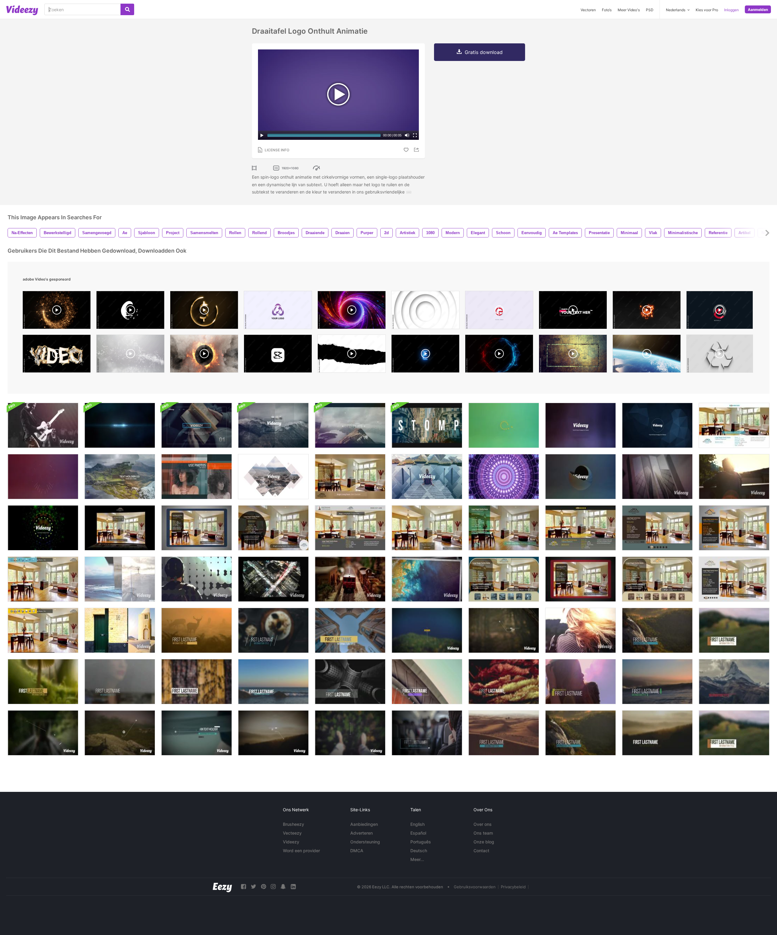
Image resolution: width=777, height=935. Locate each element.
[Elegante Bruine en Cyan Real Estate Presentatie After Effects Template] (657, 527)
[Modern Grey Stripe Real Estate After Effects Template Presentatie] (734, 527)
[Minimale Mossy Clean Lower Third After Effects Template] (43, 681)
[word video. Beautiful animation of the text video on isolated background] (56, 355)
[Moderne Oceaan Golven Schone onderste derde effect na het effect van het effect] (273, 681)
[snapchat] (283, 887)
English (417, 824)
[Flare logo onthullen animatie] (119, 425)
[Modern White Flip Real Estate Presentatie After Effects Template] (734, 579)
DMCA (356, 850)
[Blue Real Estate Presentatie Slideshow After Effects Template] (503, 579)
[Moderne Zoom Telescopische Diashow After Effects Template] (350, 579)
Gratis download (484, 52)
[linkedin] (293, 887)
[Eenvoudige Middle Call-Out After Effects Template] (503, 630)
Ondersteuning (365, 841)
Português (420, 841)
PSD (649, 10)
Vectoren (588, 10)
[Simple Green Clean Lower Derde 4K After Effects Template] (734, 732)
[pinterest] (263, 887)
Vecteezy (292, 833)
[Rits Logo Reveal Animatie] (43, 476)
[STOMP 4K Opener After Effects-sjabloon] (427, 425)
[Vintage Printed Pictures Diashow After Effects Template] (427, 579)
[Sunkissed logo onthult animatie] (503, 425)
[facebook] (243, 887)
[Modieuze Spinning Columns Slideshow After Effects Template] (657, 476)
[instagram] (273, 887)
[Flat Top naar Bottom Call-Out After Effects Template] (350, 732)
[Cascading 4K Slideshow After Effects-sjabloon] (119, 476)
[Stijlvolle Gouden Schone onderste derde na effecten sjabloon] (503, 681)
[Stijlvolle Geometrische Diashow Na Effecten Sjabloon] (273, 579)
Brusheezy (293, 824)
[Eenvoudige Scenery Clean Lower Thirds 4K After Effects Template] (657, 732)
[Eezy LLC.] (222, 886)
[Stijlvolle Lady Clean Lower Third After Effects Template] (580, 681)
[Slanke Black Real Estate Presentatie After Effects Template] (119, 527)
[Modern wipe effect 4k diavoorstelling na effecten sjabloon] (119, 630)
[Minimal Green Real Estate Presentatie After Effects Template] (503, 527)
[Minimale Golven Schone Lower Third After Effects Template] (657, 681)
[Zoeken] (127, 9)
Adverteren (361, 833)
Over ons (482, 824)
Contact (481, 850)
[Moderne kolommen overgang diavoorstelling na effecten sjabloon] (119, 579)
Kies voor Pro (707, 10)
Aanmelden (758, 9)
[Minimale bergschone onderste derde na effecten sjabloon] (734, 681)
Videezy (291, 841)
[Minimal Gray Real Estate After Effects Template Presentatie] (350, 527)
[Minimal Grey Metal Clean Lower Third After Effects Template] (350, 681)
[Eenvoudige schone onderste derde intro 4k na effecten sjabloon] (503, 732)
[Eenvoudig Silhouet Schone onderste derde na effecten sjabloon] (119, 681)
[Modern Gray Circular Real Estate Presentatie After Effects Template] (273, 527)
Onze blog (483, 841)
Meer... (417, 859)
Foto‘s (607, 10)
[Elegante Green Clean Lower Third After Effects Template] (734, 630)
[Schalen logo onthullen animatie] (580, 476)
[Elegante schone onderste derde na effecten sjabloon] (350, 630)
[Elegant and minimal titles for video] (573, 311)
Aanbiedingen (364, 824)
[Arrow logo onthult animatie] (43, 527)
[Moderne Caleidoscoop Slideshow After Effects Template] (734, 476)
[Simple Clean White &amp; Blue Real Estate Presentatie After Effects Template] (734, 425)
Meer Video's (629, 10)
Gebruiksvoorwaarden (475, 886)
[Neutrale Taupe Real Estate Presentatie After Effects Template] (657, 579)
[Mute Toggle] (407, 135)
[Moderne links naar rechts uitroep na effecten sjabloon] (196, 732)
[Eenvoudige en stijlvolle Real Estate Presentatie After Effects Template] (427, 527)
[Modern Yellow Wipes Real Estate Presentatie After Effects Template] (43, 630)
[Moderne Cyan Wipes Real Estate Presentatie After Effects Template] (43, 579)
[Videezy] (22, 10)
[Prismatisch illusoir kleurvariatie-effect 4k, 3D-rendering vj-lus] (503, 476)
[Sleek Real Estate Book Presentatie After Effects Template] (580, 579)
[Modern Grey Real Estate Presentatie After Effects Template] (580, 527)
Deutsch (418, 850)
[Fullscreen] (414, 135)
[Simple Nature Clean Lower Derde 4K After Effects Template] (580, 732)
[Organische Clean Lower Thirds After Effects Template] (273, 630)
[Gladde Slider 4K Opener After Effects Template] (273, 476)
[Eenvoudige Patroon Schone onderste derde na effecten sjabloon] (196, 681)
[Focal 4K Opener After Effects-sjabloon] (273, 425)
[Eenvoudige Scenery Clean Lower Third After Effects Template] (657, 630)
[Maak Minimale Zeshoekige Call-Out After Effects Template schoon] (119, 732)
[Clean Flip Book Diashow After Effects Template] (43, 425)
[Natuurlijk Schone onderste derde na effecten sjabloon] (196, 630)
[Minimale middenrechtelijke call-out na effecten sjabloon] (273, 732)
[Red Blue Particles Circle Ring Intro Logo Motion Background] (499, 355)
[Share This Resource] (417, 149)
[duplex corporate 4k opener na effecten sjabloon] (196, 476)
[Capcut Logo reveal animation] (278, 355)
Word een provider (301, 850)
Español (418, 833)
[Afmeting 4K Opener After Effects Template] (350, 425)
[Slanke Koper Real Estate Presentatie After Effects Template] (350, 476)
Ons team (483, 833)
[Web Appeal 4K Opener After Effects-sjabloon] (196, 425)
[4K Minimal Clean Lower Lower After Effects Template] (427, 732)
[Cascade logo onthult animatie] (657, 425)
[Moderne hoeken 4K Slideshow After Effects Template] (580, 630)
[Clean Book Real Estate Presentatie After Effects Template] (196, 527)
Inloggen (731, 10)
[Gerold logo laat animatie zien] (580, 425)
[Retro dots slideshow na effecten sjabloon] (196, 579)
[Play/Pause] (262, 135)
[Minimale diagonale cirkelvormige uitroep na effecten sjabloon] (43, 732)
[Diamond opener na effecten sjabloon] (427, 476)
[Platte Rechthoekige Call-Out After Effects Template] (427, 630)
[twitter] (253, 887)
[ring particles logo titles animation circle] (56, 311)
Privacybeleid (513, 886)
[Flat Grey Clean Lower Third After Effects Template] (427, 681)
